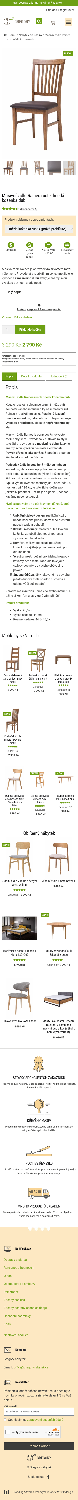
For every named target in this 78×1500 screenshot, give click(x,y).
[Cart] (53, 22)
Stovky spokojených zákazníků (39, 1078)
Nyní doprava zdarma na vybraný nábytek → (39, 2)
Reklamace (11, 1292)
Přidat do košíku (30, 329)
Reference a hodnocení (19, 1267)
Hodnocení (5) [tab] (59, 376)
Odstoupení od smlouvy (19, 1284)
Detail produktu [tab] (31, 376)
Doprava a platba (15, 1260)
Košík (7, 1324)
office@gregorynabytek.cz (31, 1367)
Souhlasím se (35, 1420)
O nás (8, 1276)
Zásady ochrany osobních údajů (25, 1308)
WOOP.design (65, 1492)
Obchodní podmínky (17, 1316)
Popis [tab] (9, 376)
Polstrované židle (10, 362)
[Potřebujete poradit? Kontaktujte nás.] (39, 305)
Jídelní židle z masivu (35, 359)
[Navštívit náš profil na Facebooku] (48, 1477)
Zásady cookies (14, 1300)
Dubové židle (18, 359)
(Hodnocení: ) (28, 209)
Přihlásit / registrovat (60, 10)
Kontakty (20, 1350)
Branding (18, 1492)
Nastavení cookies (16, 1335)
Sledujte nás (36, 1477)
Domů (12, 35)
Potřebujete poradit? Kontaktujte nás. (39, 309)
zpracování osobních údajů (45, 1420)
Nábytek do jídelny (30, 35)
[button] (39, 21)
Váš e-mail (10, 1406)
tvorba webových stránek (41, 1492)
